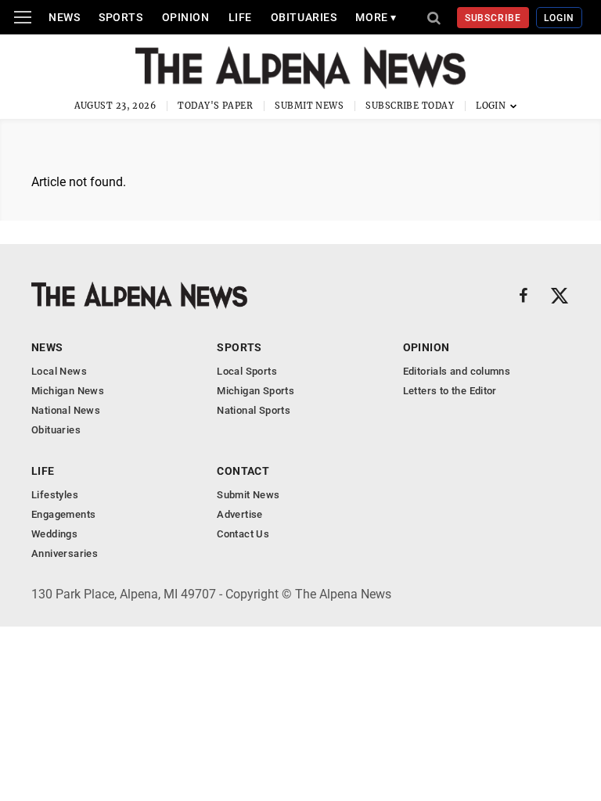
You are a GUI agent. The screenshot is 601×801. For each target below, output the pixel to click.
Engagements (63, 514)
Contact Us (243, 534)
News (64, 17)
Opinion (186, 17)
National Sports (253, 410)
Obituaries (304, 17)
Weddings (54, 534)
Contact (243, 471)
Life (240, 17)
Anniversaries (64, 553)
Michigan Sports (255, 391)
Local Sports (247, 371)
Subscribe (493, 18)
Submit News (309, 105)
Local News (59, 371)
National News (65, 410)
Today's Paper (215, 105)
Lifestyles (54, 495)
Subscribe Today (409, 105)
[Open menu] (22, 17)
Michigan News (67, 391)
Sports (120, 17)
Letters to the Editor (450, 391)
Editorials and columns (457, 371)
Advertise (240, 514)
